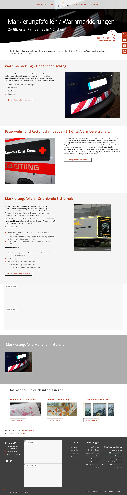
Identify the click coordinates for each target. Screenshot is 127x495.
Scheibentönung (93, 450)
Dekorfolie (118, 456)
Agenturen (74, 447)
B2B (51, 4)
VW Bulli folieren (93, 462)
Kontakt (94, 4)
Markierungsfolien (115, 453)
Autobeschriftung (93, 456)
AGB (23, 434)
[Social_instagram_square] (10, 460)
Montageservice (72, 456)
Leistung (40, 4)
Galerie (96, 468)
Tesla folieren (117, 468)
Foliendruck (95, 459)
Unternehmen (80, 4)
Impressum (97, 491)
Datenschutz (109, 491)
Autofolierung (94, 447)
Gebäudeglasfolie (116, 459)
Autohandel (74, 450)
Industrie (75, 453)
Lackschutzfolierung (92, 453)
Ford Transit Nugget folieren (112, 465)
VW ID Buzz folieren (92, 465)
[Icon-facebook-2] (7, 460)
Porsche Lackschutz (115, 462)
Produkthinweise (28, 430)
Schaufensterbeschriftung (113, 447)
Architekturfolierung (115, 450)
